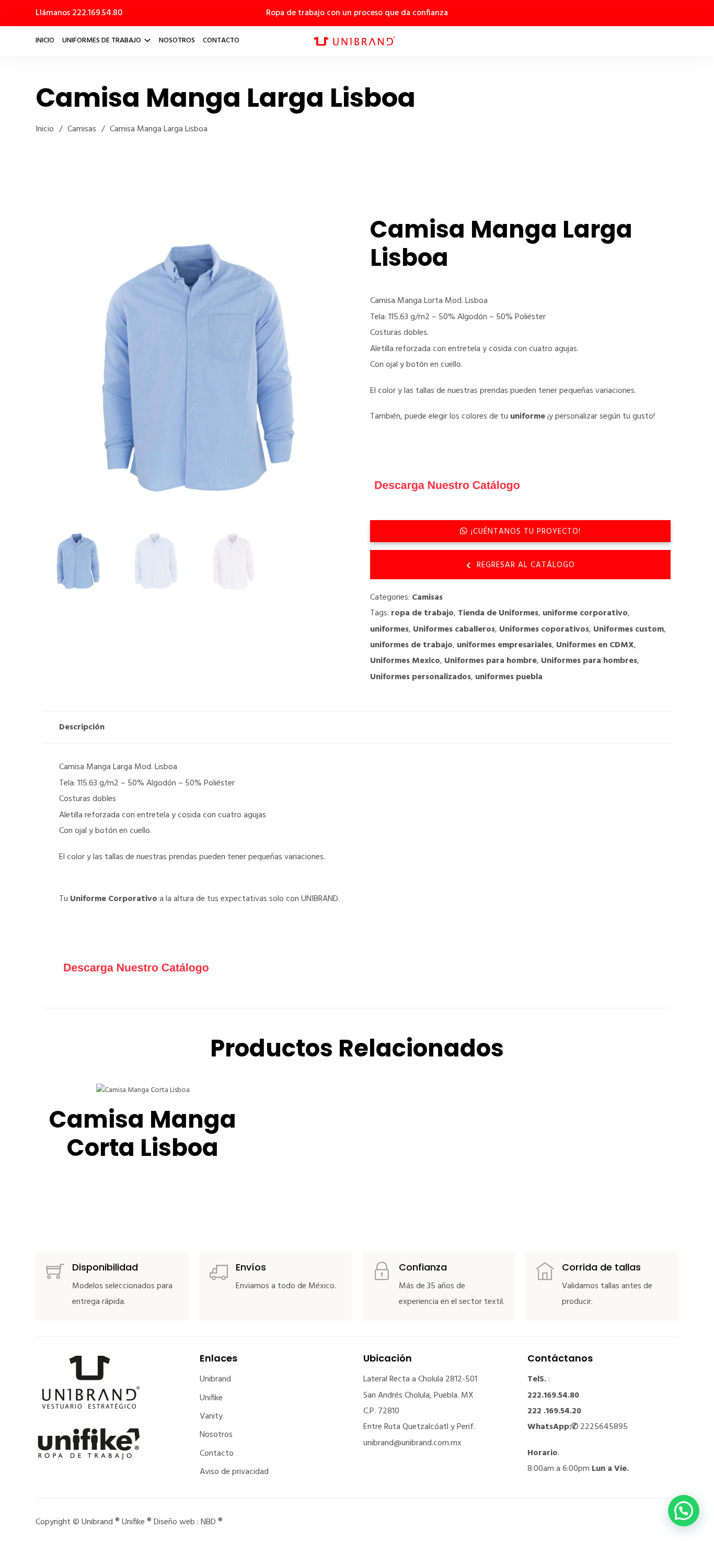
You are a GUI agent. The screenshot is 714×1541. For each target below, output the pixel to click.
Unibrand (215, 1379)
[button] (330, 229)
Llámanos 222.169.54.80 (79, 13)
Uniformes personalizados (420, 677)
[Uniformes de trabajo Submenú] (147, 40)
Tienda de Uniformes (498, 613)
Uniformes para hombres (589, 661)
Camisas (81, 129)
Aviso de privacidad (234, 1472)
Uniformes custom (628, 629)
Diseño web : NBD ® (188, 1522)
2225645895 (604, 1427)
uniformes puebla (509, 677)
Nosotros (177, 41)
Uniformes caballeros (454, 629)
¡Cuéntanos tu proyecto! (526, 531)
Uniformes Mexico (405, 661)
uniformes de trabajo (411, 645)
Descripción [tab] (82, 727)
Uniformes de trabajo (101, 41)
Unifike (211, 1398)
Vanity (211, 1416)
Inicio (45, 41)
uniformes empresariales (504, 645)
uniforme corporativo (585, 613)
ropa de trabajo (422, 613)
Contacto (221, 41)
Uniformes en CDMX (595, 645)
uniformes (389, 629)
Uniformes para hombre (490, 661)
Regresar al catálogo (526, 565)
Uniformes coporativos (544, 629)
